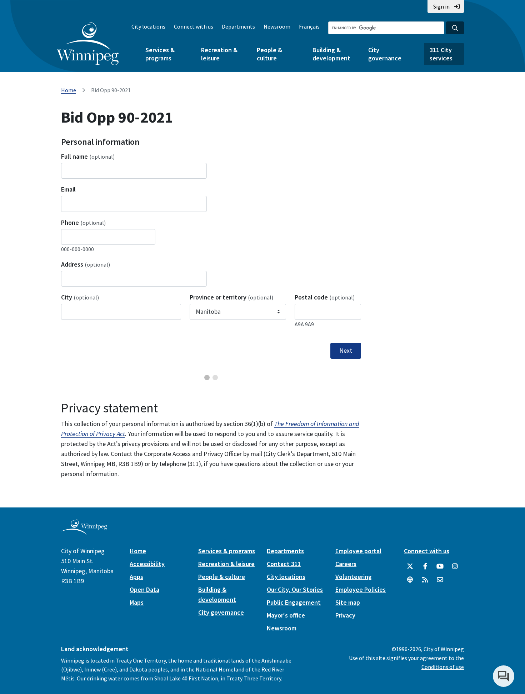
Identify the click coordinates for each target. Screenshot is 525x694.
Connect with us (193, 26)
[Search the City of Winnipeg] (455, 27)
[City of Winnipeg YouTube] (440, 566)
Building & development (331, 54)
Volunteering (353, 576)
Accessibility (147, 564)
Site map (347, 602)
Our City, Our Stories (295, 589)
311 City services (441, 54)
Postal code (325, 297)
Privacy (345, 615)
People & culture (269, 54)
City (80, 297)
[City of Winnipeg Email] (440, 580)
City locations (148, 26)
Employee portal (358, 551)
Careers (345, 564)
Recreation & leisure (219, 54)
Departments (238, 26)
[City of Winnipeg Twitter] (410, 566)
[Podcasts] (410, 580)
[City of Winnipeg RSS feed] (425, 580)
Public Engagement (294, 602)
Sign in (441, 6)
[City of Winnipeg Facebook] (425, 566)
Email (68, 189)
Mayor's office (286, 615)
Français (309, 26)
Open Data (144, 589)
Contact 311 (284, 564)
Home (68, 90)
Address (85, 264)
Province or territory (231, 297)
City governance (384, 54)
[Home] (88, 43)
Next (345, 351)
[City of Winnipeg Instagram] (455, 566)
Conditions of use (442, 666)
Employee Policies (360, 589)
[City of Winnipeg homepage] (84, 531)
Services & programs (160, 54)
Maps (137, 602)
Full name (88, 156)
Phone (83, 222)
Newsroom (277, 26)
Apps (136, 576)
